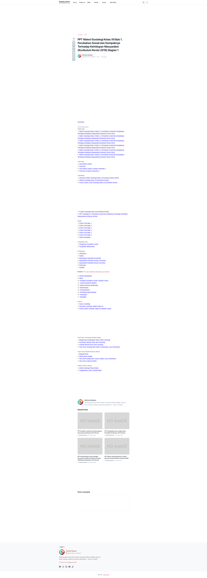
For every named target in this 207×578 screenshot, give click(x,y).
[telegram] (73, 52)
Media (96, 2)
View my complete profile (68, 562)
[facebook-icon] (60, 567)
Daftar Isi (82, 2)
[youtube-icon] (69, 567)
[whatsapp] (73, 49)
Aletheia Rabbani (71, 551)
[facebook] (73, 42)
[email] (73, 59)
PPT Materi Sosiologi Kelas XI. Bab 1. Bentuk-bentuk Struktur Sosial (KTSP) (117, 457)
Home (75, 2)
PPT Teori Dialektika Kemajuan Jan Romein (96, 271)
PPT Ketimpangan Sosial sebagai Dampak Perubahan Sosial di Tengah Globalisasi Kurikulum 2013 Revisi (89, 458)
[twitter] (73, 46)
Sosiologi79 (64, 2)
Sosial (104, 2)
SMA (88, 2)
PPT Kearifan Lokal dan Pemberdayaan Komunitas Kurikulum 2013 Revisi (90, 432)
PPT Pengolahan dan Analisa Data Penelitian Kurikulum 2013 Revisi (115, 432)
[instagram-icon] (66, 567)
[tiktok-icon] (73, 567)
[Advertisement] (103, 19)
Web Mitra (113, 2)
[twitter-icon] (63, 567)
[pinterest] (73, 55)
